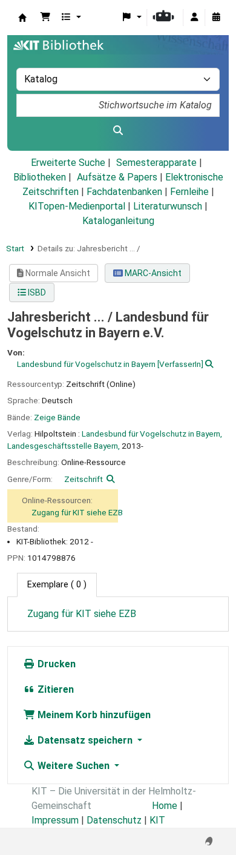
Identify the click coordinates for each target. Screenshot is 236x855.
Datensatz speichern (85, 740)
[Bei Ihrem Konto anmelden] (194, 17)
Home (164, 805)
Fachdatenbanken (124, 191)
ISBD (36, 292)
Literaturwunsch (167, 206)
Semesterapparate (156, 162)
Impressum (55, 820)
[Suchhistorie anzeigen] (216, 17)
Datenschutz (114, 820)
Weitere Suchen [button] (73, 765)
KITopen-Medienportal (76, 206)
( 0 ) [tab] (57, 584)
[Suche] (118, 131)
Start (15, 248)
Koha (22, 17)
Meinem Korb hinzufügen (93, 715)
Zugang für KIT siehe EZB (77, 512)
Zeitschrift (83, 479)
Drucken (55, 664)
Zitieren (54, 689)
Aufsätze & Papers (117, 177)
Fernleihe (189, 191)
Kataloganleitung (118, 220)
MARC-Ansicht (152, 273)
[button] (45, 17)
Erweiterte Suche (68, 162)
